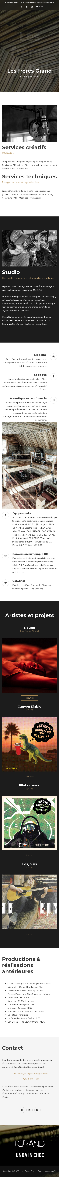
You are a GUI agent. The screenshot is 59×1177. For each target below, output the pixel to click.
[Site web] (21, 744)
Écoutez (29, 698)
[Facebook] (38, 744)
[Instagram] (29, 744)
